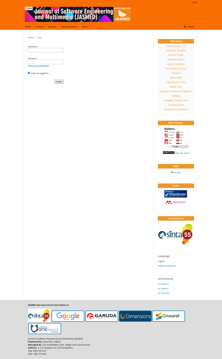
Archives (52, 26)
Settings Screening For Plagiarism (175, 91)
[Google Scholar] (68, 321)
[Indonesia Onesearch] (44, 333)
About (85, 26)
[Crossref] (169, 321)
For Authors (163, 288)
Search (190, 26)
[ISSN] (176, 172)
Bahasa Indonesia (166, 265)
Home (28, 26)
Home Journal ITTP (176, 45)
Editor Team (176, 77)
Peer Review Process (176, 68)
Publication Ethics (176, 59)
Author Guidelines (176, 64)
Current (39, 26)
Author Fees (176, 86)
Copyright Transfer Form (176, 100)
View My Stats (182, 153)
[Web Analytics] (168, 153)
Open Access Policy (175, 82)
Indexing (176, 95)
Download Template (176, 50)
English (161, 261)
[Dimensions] (135, 321)
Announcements (69, 26)
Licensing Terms (176, 104)
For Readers (163, 284)
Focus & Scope (176, 55)
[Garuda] (101, 321)
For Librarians (164, 293)
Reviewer (176, 73)
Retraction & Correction (176, 109)
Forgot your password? (38, 65)
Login (194, 2)
